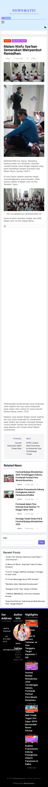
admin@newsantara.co (12, 650)
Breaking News (19, 41)
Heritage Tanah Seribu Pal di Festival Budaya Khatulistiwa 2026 (29, 521)
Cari (5, 538)
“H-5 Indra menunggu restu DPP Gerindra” (22, 579)
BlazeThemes (29, 783)
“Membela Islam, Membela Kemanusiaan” (21, 584)
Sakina (18, 648)
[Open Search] (41, 27)
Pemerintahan (33, 710)
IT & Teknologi (31, 624)
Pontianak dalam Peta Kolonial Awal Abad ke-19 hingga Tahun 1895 (27, 507)
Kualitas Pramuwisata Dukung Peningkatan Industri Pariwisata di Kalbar (30, 492)
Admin (8, 58)
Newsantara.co (19, 778)
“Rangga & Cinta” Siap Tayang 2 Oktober (21, 589)
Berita (7, 41)
